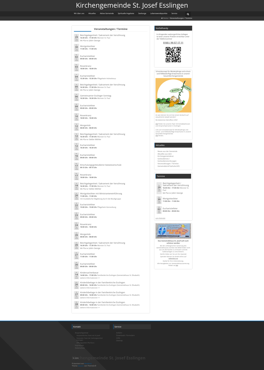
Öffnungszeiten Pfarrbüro (85, 343)
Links (118, 338)
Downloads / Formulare (125, 335)
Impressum (79, 345)
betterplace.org (173, 258)
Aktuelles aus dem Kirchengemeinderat (166, 155)
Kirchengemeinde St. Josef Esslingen (132, 5)
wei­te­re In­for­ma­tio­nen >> (90, 278)
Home (165, 18)
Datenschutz (80, 348)
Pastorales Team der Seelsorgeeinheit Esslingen (90, 339)
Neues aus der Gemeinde (167, 151)
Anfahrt (119, 333)
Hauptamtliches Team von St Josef (88, 335)
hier (177, 265)
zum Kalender (160, 218)
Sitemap (119, 340)
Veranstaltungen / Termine (168, 163)
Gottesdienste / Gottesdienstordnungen (167, 160)
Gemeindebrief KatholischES (169, 166)
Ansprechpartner (81, 333)
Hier (157, 124)
